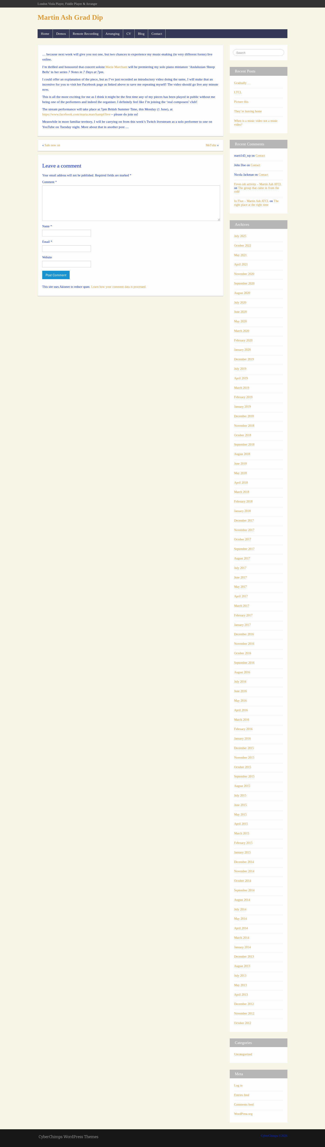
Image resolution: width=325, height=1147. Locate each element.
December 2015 (244, 748)
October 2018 (242, 435)
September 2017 (244, 549)
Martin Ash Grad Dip (70, 17)
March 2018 (241, 492)
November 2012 (244, 1013)
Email (47, 241)
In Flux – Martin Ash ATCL (251, 201)
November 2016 (244, 643)
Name (47, 226)
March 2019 (241, 387)
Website (47, 257)
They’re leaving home (248, 111)
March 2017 (241, 606)
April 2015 (241, 824)
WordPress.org (243, 1114)
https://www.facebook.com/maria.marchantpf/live (76, 114)
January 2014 (242, 947)
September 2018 (244, 444)
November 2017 (244, 530)
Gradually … (242, 83)
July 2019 (240, 368)
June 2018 (240, 463)
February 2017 (243, 615)
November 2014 (244, 871)
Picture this (241, 101)
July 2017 (240, 568)
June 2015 (240, 805)
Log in (238, 1085)
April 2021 (241, 264)
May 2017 (240, 586)
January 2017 (242, 625)
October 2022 (242, 245)
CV (128, 33)
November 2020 (244, 274)
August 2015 (242, 786)
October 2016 (242, 653)
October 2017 (242, 539)
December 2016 (244, 634)
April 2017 (241, 596)
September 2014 (244, 890)
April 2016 (241, 710)
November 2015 (244, 757)
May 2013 (240, 985)
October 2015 (242, 767)
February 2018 (243, 501)
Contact (156, 33)
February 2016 (243, 729)
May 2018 (240, 473)
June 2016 (240, 691)
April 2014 (241, 928)
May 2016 (240, 700)
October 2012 (242, 1023)
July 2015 (240, 795)
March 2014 (241, 937)
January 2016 (242, 738)
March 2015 (241, 833)
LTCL (238, 92)
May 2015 (240, 814)
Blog (141, 33)
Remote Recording (86, 33)
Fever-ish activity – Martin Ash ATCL (257, 184)
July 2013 (240, 975)
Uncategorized (243, 1054)
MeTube (211, 145)
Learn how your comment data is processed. (118, 286)
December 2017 (244, 520)
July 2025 (240, 236)
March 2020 (241, 331)
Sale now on (52, 145)
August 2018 (242, 454)
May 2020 (240, 321)
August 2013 (242, 966)
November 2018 (244, 425)
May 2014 (240, 918)
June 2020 (240, 312)
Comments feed (244, 1104)
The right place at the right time (256, 202)
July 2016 (240, 681)
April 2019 (241, 378)
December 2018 (244, 416)
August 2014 (242, 900)
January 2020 (242, 349)
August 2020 (242, 293)
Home (45, 33)
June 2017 (240, 577)
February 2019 (243, 397)
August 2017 (242, 558)
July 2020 (240, 302)
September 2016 (244, 662)
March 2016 (241, 719)
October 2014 (242, 880)
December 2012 (244, 1004)
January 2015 (242, 852)
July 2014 (240, 909)
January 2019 (242, 406)
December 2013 (244, 956)
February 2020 (243, 340)
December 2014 (244, 862)
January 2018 (242, 511)
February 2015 (243, 843)
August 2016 (242, 672)
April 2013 (241, 994)
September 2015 (244, 776)
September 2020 (244, 283)
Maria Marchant (116, 67)
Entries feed (241, 1095)
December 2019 (244, 359)
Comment (49, 182)
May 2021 (240, 255)
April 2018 (241, 482)
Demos (61, 33)
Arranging (112, 33)
